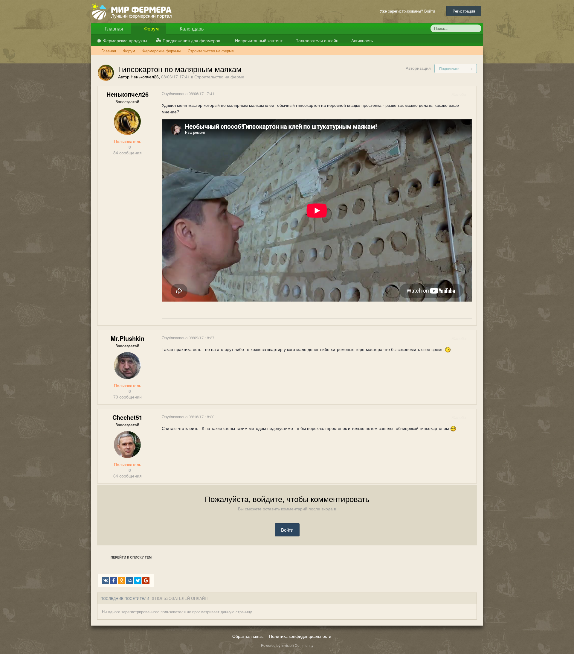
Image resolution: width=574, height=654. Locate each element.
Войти (287, 530)
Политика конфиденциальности (300, 636)
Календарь (191, 28)
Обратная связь (247, 636)
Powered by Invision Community (287, 645)
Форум (151, 28)
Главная (113, 28)
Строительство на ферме (219, 77)
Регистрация (464, 11)
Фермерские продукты (125, 40)
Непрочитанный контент (259, 40)
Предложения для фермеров (191, 40)
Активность (361, 40)
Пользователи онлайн (316, 40)
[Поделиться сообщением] (472, 94)
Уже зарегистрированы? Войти (408, 11)
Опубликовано (188, 93)
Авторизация (418, 68)
